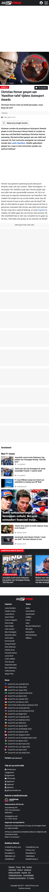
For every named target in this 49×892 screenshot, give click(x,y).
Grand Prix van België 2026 (17, 714)
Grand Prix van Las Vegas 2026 (19, 747)
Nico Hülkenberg (10, 668)
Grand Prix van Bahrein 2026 (18, 732)
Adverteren (12, 870)
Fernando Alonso (11, 653)
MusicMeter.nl (31, 853)
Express (41, 210)
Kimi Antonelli (9, 641)
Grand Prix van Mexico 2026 (18, 741)
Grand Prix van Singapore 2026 (19, 735)
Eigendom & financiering (17, 878)
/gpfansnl (10, 784)
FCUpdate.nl (9, 850)
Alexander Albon (10, 635)
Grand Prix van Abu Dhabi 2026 (19, 753)
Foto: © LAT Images (7, 83)
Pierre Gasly (9, 623)
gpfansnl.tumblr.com (13, 790)
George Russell (10, 644)
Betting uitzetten (14, 873)
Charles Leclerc (10, 611)
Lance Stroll (9, 656)
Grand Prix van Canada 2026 (18, 699)
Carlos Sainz (9, 638)
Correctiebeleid (28, 875)
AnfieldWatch (9, 859)
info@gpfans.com (11, 816)
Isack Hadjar (9, 626)
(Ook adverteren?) (17, 758)
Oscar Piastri (9, 617)
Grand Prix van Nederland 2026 (19, 720)
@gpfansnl (10, 775)
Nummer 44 (4, 87)
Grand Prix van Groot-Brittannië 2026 (21, 711)
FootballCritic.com (32, 847)
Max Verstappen (10, 632)
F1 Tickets (30, 878)
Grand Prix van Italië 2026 (17, 723)
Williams (28, 638)
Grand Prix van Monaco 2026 (18, 702)
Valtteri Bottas (10, 671)
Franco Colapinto (11, 620)
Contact (29, 867)
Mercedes (29, 629)
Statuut (20, 870)
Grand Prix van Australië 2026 (18, 684)
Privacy (18, 867)
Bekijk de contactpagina (12, 837)
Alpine (28, 608)
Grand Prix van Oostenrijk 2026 (19, 708)
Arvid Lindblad (10, 659)
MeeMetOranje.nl (32, 859)
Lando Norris (9, 614)
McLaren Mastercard (33, 626)
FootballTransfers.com (13, 847)
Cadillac (28, 617)
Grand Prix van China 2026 (17, 687)
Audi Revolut (30, 614)
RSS (23, 867)
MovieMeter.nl (10, 853)
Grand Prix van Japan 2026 (17, 690)
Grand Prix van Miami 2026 (17, 696)
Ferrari (28, 620)
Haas (27, 623)
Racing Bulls (30, 632)
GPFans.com (30, 850)
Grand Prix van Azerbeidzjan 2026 (20, 729)
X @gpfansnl (9, 772)
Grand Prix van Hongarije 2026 (18, 717)
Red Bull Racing (31, 635)
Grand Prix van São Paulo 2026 (19, 744)
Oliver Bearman (10, 647)
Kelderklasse (30, 856)
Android (24, 873)
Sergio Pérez (9, 674)
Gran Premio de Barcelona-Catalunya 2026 (23, 705)
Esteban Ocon (10, 650)
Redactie (12, 867)
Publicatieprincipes (15, 875)
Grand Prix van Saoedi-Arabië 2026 (20, 693)
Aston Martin (30, 611)
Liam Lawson (9, 629)
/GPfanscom (11, 769)
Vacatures (27, 870)
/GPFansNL (11, 778)
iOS (29, 873)
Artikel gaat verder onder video (24, 225)
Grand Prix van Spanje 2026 (17, 726)
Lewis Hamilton (18, 143)
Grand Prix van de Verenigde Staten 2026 (22, 738)
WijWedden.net (10, 856)
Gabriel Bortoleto (11, 665)
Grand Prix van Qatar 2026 (17, 750)
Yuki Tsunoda (9, 662)
